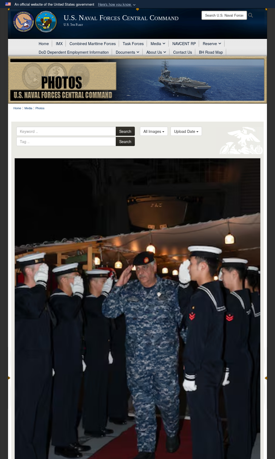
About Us (154, 52)
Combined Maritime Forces (93, 43)
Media (156, 43)
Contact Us (182, 52)
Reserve (210, 43)
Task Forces (133, 43)
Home (44, 43)
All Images (152, 131)
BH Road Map (211, 52)
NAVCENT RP (184, 43)
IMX (59, 43)
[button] (117, 4)
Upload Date (185, 131)
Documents (125, 52)
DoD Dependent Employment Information (74, 52)
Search (125, 131)
